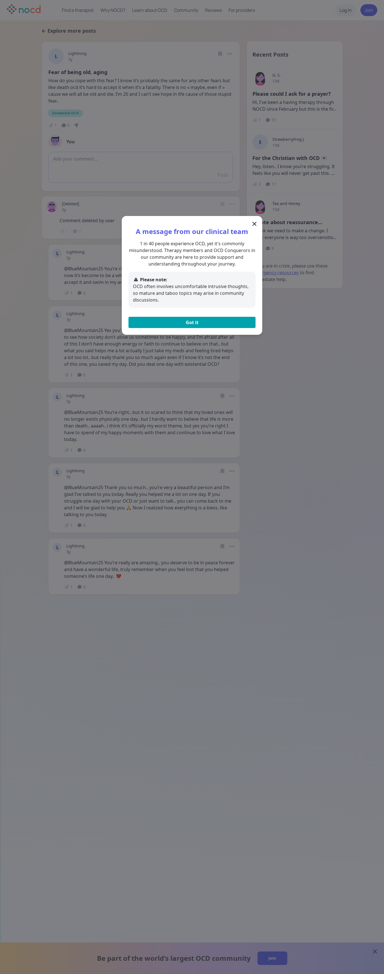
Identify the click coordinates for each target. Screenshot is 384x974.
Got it (192, 322)
